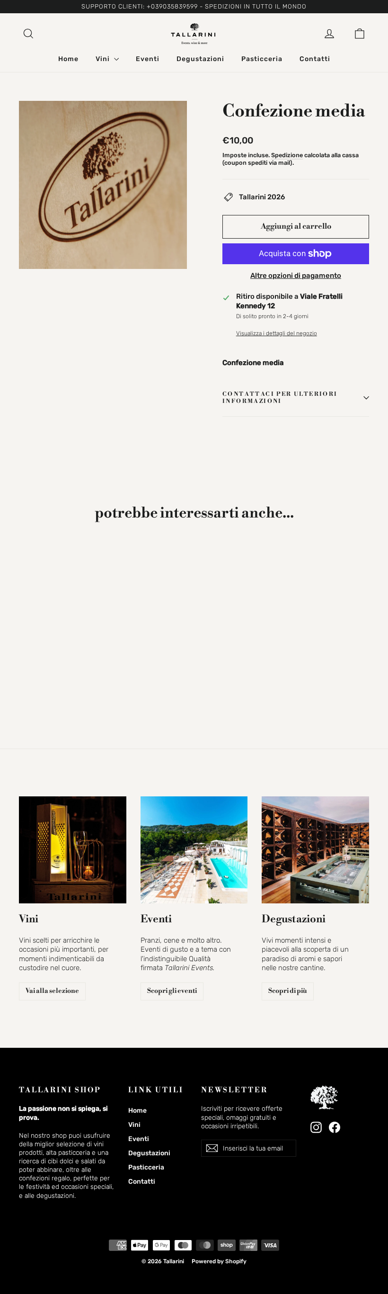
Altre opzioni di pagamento (295, 275)
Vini (104, 59)
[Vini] (72, 850)
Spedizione (287, 155)
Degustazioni (200, 59)
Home (68, 59)
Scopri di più (287, 991)
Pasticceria (261, 59)
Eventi (147, 59)
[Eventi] (194, 850)
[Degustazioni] (315, 850)
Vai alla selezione (52, 991)
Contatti (315, 59)
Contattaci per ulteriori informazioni (280, 398)
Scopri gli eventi (172, 991)
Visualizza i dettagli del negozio (276, 333)
